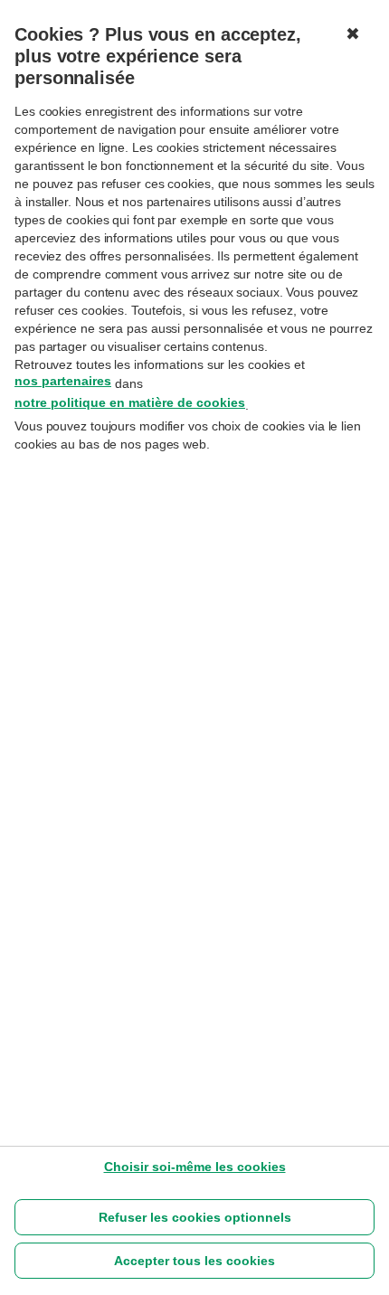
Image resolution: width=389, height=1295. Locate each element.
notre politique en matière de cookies (129, 402)
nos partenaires (62, 380)
